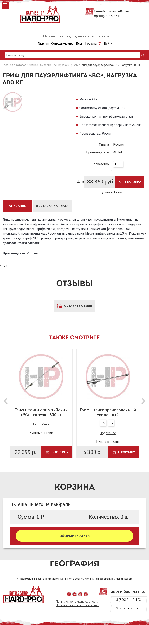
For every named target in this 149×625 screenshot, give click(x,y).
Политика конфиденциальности (77, 601)
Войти (108, 43)
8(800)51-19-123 (107, 16)
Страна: (104, 144)
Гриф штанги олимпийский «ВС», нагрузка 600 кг (41, 412)
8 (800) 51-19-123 (128, 600)
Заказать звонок (128, 608)
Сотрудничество (62, 43)
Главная (43, 43)
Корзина (93, 43)
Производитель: (97, 152)
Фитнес (33, 65)
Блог (79, 43)
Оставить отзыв (77, 305)
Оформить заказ (75, 536)
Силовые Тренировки (54, 65)
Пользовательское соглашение (77, 605)
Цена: (80, 181)
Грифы (74, 65)
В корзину (132, 181)
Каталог (21, 65)
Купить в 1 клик (111, 192)
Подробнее (41, 424)
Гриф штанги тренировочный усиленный (108, 412)
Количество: (100, 164)
